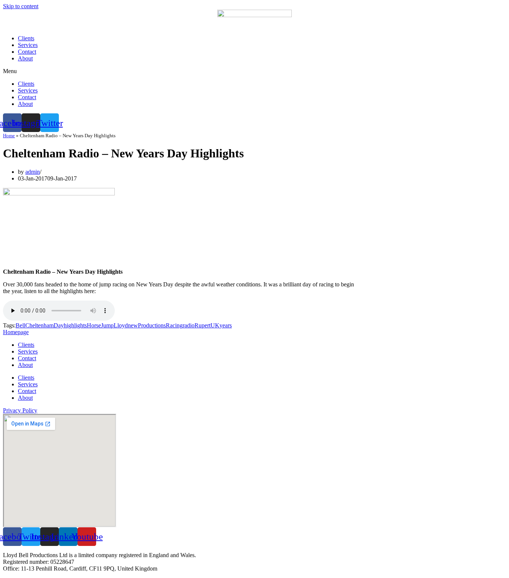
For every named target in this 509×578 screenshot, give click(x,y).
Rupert (203, 325)
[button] (254, 71)
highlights (75, 325)
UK (215, 325)
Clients (26, 38)
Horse (94, 325)
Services (28, 45)
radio (189, 325)
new (133, 325)
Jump (107, 325)
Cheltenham (39, 325)
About (25, 58)
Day (59, 325)
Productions (152, 325)
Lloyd (121, 325)
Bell (20, 325)
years (225, 325)
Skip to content (20, 6)
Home (9, 135)
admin (32, 172)
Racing (174, 325)
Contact (27, 51)
